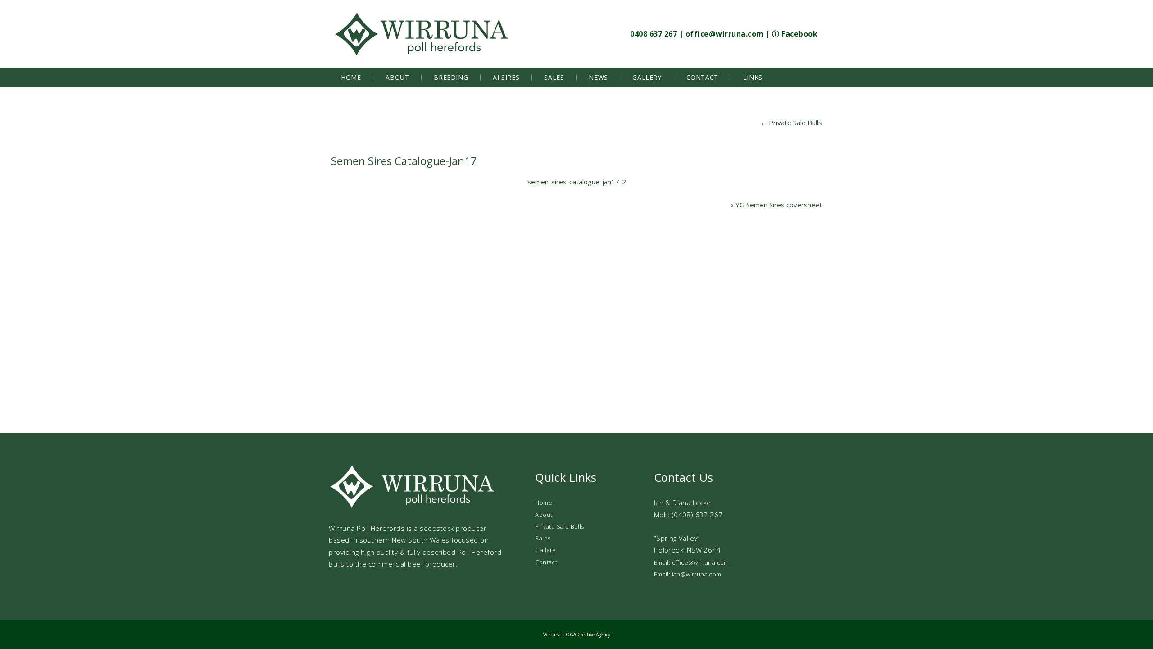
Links (753, 77)
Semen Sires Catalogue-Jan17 (404, 160)
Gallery (646, 77)
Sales (554, 77)
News (598, 77)
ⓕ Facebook (794, 34)
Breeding (451, 77)
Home (351, 77)
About (397, 77)
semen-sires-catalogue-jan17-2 (576, 181)
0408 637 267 (653, 34)
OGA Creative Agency (588, 634)
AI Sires (506, 77)
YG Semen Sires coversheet (778, 204)
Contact (702, 77)
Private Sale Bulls (791, 122)
